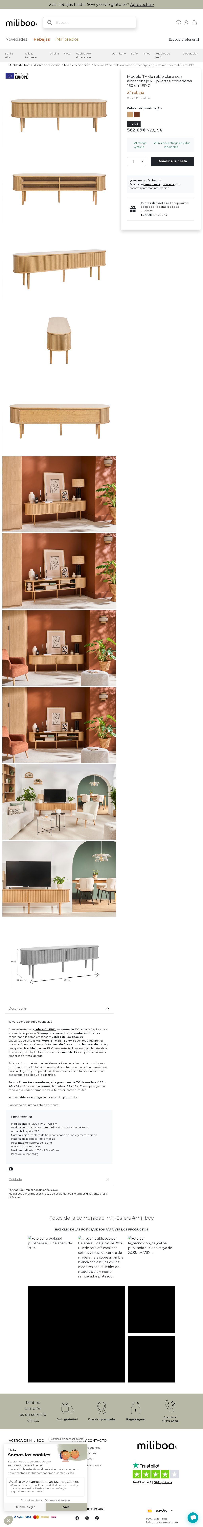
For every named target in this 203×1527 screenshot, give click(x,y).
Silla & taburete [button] (31, 55)
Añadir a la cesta (172, 161)
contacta (168, 184)
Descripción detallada (138, 98)
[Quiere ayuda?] (193, 1517)
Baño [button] (134, 53)
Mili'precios (67, 39)
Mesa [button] (67, 53)
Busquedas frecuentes (86, 1465)
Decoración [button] (190, 53)
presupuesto (151, 184)
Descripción (18, 1008)
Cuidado (15, 1180)
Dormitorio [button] (119, 53)
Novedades (16, 39)
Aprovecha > (142, 4)
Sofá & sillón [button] (9, 55)
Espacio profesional (184, 39)
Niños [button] (146, 53)
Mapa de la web (82, 1458)
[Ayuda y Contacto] (178, 22)
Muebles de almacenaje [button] (83, 55)
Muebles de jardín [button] (162, 55)
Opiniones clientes (84, 1453)
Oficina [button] (54, 53)
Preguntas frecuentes (86, 1447)
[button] (52, 1260)
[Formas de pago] (38, 1516)
